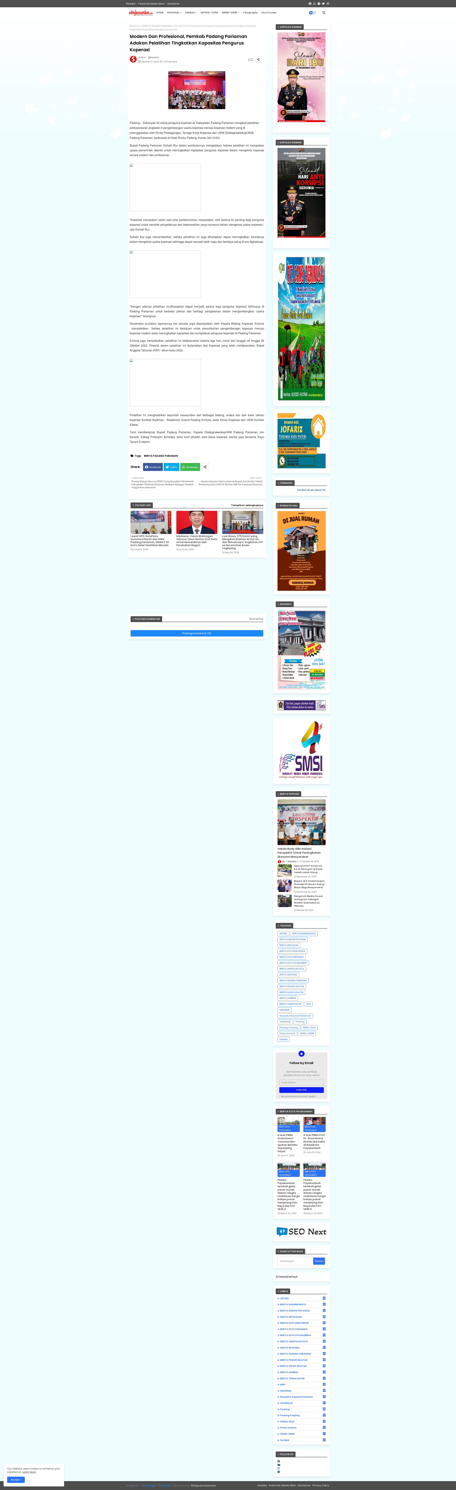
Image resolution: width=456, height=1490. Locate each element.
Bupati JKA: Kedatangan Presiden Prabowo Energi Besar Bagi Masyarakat (309, 884)
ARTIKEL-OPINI (209, 12)
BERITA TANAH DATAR (290, 1003)
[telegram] (279, 1472)
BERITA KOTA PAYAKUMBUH (293, 962)
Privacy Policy (320, 1485)
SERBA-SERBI (229, 12)
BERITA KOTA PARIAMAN (291, 957)
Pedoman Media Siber (151, 3)
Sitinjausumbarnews (203, 1485)
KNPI (308, 1003)
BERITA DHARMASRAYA (304, 933)
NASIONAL (173, 12)
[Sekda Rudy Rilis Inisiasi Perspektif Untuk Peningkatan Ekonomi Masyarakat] (302, 822)
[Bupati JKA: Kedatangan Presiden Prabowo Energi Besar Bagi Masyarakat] (285, 885)
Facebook (155, 467)
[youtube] (279, 1465)
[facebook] (279, 1461)
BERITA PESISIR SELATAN (291, 986)
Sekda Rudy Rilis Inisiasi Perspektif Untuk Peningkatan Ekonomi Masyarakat (299, 853)
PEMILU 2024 (309, 1027)
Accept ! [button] (16, 1479)
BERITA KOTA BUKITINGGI (292, 951)
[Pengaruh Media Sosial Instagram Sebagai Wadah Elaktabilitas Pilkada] (285, 901)
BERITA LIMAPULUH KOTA (291, 968)
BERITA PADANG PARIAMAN (157, 26)
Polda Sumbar (287, 1033)
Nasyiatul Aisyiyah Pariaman (295, 1015)
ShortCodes (268, 12)
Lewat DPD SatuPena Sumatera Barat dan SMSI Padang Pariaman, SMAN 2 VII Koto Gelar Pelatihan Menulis (150, 541)
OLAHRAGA (285, 1021)
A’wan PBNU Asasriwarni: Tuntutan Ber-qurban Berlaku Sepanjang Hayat (287, 1143)
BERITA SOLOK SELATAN (291, 992)
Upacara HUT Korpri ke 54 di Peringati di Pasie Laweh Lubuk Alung (308, 869)
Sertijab (283, 1039)
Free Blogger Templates (156, 1485)
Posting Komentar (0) (196, 633)
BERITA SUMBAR (287, 998)
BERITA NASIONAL (288, 974)
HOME (160, 12)
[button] (324, 12)
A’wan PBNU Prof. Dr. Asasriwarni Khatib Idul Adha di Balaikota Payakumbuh (314, 1141)
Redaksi (130, 3)
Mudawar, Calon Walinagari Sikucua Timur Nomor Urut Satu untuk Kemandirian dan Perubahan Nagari (196, 541)
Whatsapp (192, 467)
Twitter (173, 467)
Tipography (250, 12)
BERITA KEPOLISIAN (288, 945)
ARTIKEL (283, 933)
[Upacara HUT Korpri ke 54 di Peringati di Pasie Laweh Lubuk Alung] (285, 870)
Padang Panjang (288, 1027)
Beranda (135, 26)
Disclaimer (173, 3)
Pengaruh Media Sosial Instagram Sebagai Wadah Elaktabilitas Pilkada (308, 901)
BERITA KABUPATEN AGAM (292, 939)
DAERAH (190, 12)
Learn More (29, 1472)
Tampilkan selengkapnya (247, 505)
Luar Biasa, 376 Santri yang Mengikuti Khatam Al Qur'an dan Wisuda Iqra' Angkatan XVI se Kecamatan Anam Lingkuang (242, 542)
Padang (300, 1021)
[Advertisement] (199, 587)
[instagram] (279, 1468)
